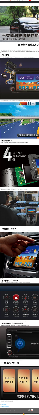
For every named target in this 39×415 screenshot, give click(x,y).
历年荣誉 (14, 410)
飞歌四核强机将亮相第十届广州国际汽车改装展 (5, 406)
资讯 (17, 0)
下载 (22, 0)
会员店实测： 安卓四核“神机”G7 (3, 404)
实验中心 (6, 410)
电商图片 (10, 410)
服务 (19, 0)
